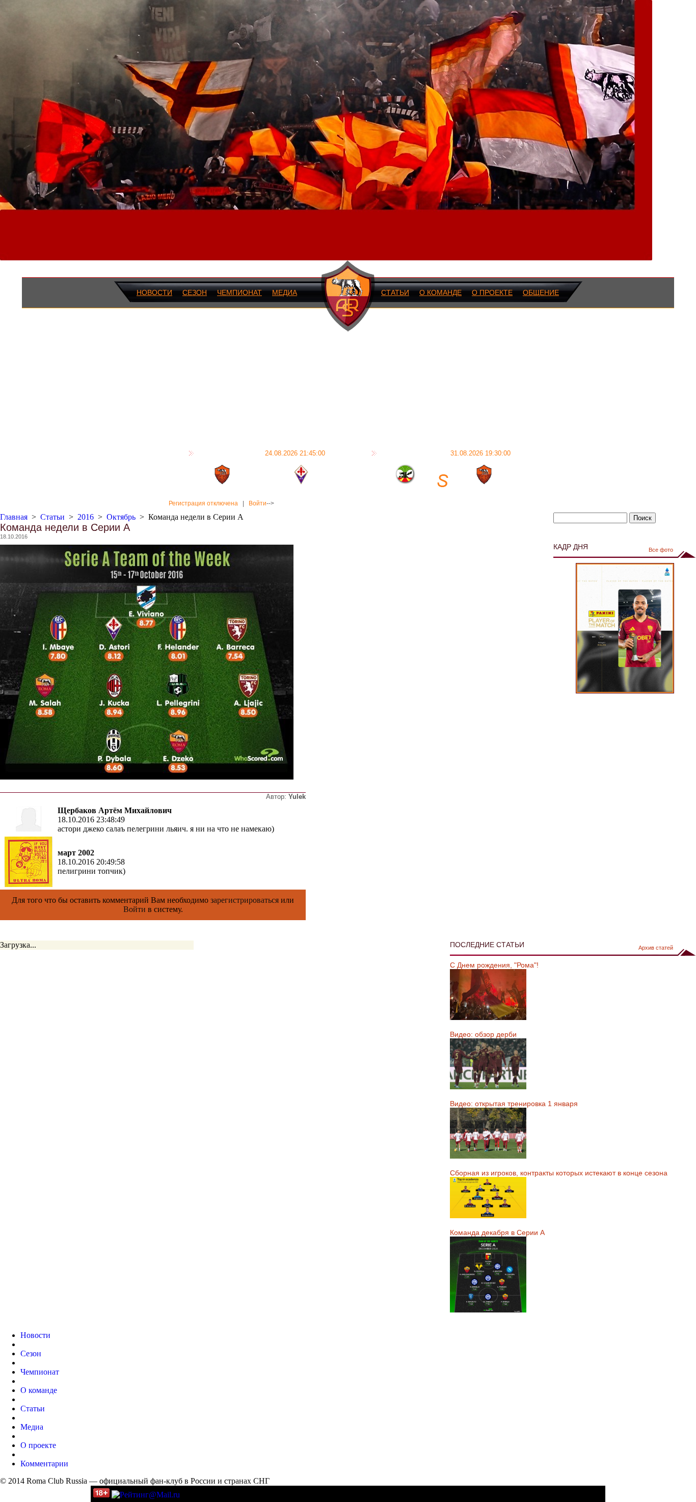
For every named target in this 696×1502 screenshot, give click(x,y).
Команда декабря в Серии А (497, 1232)
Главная (14, 517)
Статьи (395, 292)
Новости (154, 292)
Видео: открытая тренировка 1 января (514, 1103)
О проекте (492, 292)
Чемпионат (239, 292)
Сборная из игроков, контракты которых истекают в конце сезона (558, 1173)
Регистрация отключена (203, 503)
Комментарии (44, 1463)
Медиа (284, 292)
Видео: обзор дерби (483, 1034)
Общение (541, 292)
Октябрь (121, 517)
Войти (257, 503)
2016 (85, 517)
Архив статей (655, 948)
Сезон (194, 292)
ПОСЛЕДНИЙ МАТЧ (261, 453)
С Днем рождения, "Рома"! (494, 965)
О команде (440, 292)
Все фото (661, 550)
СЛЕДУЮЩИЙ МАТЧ (445, 453)
